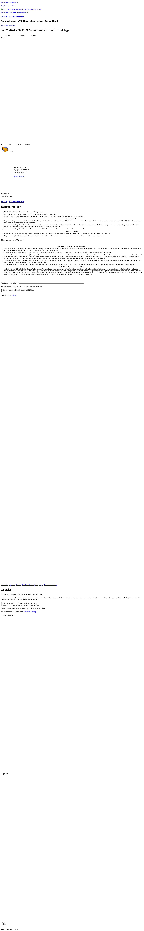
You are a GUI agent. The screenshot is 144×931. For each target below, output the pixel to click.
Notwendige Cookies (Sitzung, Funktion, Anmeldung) (20, 603)
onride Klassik (5, 2)
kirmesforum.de (19, 176)
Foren (12, 2)
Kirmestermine (16, 16)
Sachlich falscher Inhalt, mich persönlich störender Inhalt (21, 264)
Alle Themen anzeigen (8, 25)
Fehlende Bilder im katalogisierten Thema (17, 216)
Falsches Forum (9, 214)
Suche (16, 2)
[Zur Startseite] (21, 9)
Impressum (12, 585)
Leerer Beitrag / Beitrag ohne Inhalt (15, 225)
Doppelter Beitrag (9, 221)
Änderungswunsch (10, 248)
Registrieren (4, 6)
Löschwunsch (8, 255)
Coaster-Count (12, 295)
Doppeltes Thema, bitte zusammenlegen (16, 233)
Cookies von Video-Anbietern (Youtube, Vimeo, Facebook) (21, 605)
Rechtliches (25, 585)
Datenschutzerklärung (50, 585)
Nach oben (4, 295)
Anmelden (12, 6)
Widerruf (18, 585)
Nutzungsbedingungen (36, 585)
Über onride (4, 585)
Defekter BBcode (9, 212)
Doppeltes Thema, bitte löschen (13, 236)
